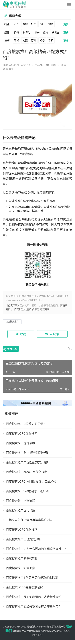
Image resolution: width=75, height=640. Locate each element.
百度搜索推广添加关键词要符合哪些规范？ (33, 606)
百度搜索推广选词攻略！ (22, 443)
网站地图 (17, 631)
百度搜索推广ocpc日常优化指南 (26, 472)
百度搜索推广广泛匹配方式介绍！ (28, 462)
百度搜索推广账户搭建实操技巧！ (28, 452)
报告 (42, 40)
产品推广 (40, 65)
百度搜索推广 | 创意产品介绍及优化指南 (32, 577)
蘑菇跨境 (45, 309)
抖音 (16, 32)
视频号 (27, 32)
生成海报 (11, 349)
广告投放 (19, 309)
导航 (50, 40)
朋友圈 (56, 32)
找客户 (27, 309)
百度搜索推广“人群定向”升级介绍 (27, 491)
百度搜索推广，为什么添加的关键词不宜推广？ (36, 549)
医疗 (42, 24)
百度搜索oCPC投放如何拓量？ (26, 424)
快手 (37, 32)
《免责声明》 (13, 305)
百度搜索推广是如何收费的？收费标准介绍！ (35, 597)
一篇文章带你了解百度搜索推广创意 (29, 520)
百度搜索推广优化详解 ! (21, 510)
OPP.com (41, 626)
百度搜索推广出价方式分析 (23, 539)
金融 (25, 24)
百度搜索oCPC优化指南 (21, 433)
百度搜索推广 (12, 321)
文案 (25, 40)
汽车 (16, 24)
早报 (16, 40)
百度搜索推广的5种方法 (21, 558)
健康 (50, 24)
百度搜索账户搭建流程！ (22, 501)
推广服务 (51, 65)
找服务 (35, 309)
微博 (45, 32)
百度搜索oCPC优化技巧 (21, 529)
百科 (33, 40)
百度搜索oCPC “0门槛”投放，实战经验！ (32, 481)
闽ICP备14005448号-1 (52, 631)
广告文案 (31, 631)
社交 (33, 24)
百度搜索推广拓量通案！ (22, 568)
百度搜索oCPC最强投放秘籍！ (26, 587)
